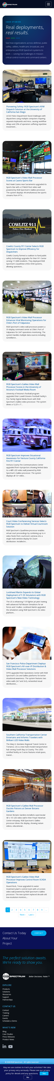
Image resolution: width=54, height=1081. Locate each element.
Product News (8, 1039)
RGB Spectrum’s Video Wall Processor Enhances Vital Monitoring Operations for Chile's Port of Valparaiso (26, 320)
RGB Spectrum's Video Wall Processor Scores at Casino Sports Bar (24, 179)
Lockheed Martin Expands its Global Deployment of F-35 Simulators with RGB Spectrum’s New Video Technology (26, 595)
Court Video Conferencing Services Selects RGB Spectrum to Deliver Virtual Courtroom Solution (27, 524)
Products (6, 989)
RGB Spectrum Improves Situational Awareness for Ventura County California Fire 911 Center (25, 458)
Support (6, 997)
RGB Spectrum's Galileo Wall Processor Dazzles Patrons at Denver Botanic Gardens (24, 808)
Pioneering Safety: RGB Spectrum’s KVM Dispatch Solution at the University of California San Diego (25, 109)
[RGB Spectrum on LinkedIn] (5, 1046)
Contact (39, 933)
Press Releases (9, 1037)
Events (5, 1018)
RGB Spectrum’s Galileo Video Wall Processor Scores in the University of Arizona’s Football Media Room (23, 387)
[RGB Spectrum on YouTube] (10, 1046)
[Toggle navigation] (48, 4)
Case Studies (8, 1034)
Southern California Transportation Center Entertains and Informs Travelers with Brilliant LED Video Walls (26, 737)
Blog (4, 1031)
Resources (7, 994)
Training (6, 1013)
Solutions (6, 991)
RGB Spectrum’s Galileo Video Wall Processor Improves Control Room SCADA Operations (26, 879)
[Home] (11, 4)
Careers (6, 1015)
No (27, 1077)
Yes (44, 1073)
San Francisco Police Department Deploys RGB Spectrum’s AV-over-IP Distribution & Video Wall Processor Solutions (26, 666)
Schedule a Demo (10, 1021)
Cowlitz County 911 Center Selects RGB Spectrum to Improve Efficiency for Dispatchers (25, 249)
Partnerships (8, 999)
